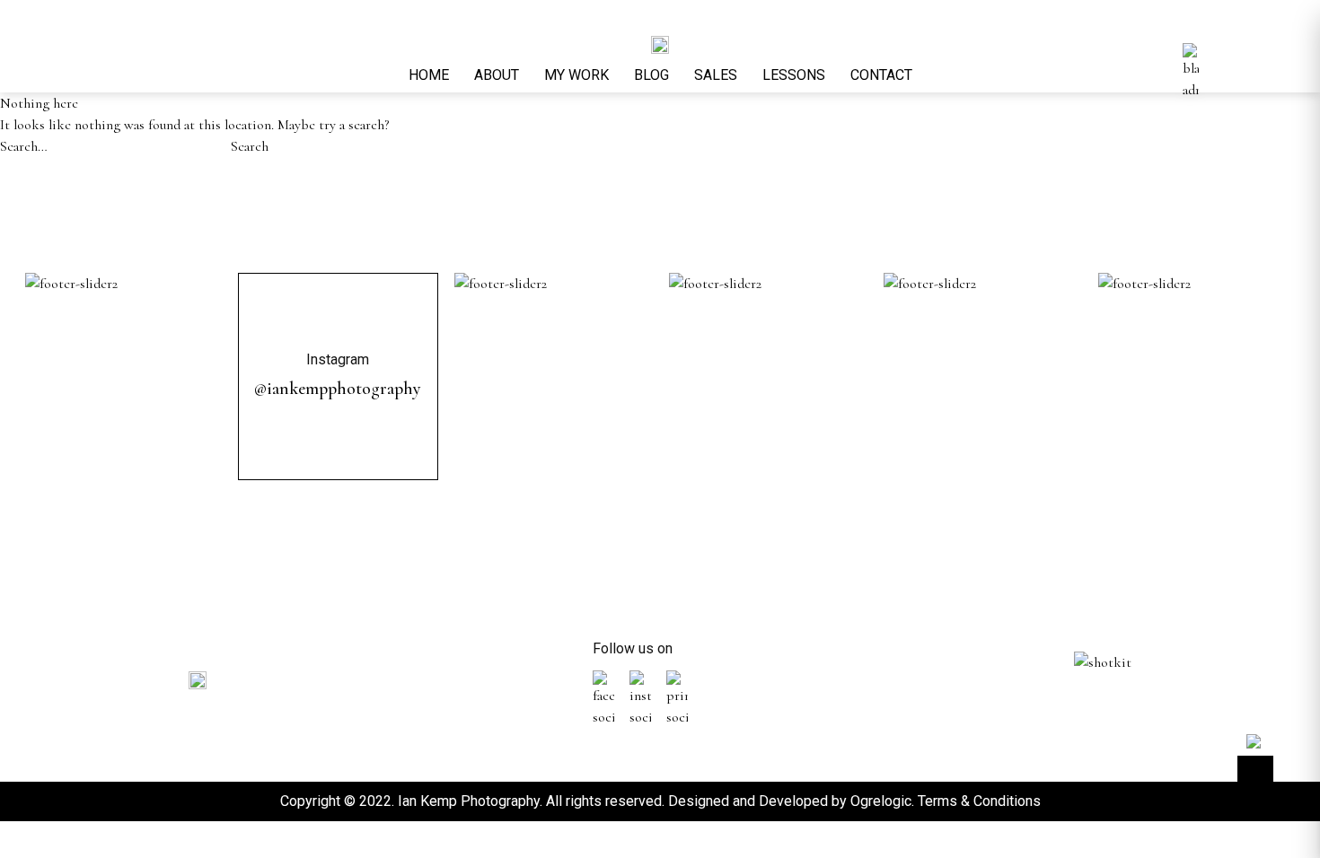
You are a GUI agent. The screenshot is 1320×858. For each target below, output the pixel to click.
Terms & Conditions (979, 801)
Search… (24, 146)
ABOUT (496, 74)
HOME (429, 74)
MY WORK (576, 74)
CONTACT (881, 74)
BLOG (651, 74)
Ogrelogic (880, 801)
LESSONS (793, 74)
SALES (715, 74)
